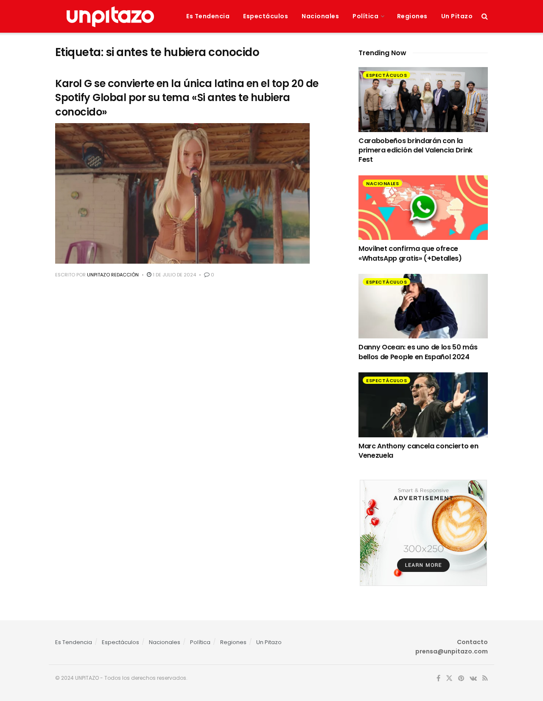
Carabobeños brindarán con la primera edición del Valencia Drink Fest (415, 150)
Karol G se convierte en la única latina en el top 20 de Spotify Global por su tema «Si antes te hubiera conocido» (187, 97)
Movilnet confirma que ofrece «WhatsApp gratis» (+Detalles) (410, 253)
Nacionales (320, 16)
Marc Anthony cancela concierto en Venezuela (418, 450)
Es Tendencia (208, 16)
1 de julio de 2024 (173, 274)
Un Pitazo (457, 16)
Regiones (412, 16)
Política (365, 16)
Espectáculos (265, 16)
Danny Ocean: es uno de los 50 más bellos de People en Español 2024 (417, 351)
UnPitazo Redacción (113, 274)
